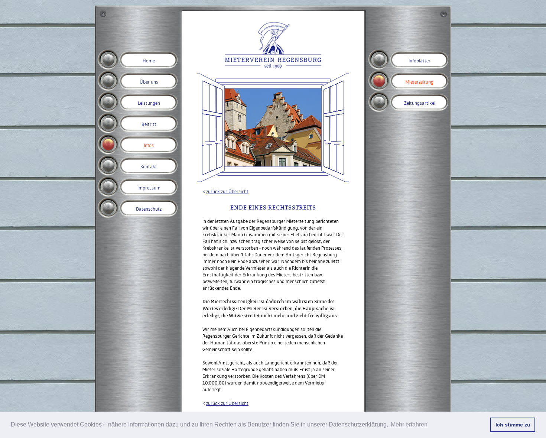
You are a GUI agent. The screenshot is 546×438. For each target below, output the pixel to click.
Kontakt (148, 166)
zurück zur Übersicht (227, 191)
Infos (149, 145)
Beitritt (149, 124)
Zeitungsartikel (419, 103)
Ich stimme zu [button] (512, 425)
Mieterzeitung (419, 82)
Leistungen (149, 103)
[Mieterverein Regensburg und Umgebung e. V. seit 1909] (273, 67)
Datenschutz (149, 209)
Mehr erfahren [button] (409, 424)
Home (149, 61)
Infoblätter (419, 61)
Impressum (148, 188)
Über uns (149, 82)
